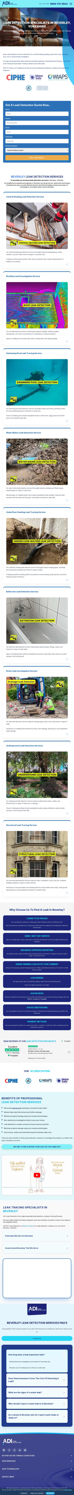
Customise (24, 1493)
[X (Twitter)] (9, 1450)
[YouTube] (25, 1450)
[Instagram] (14, 1450)
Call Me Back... (37, 158)
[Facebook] (4, 1450)
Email (8, 128)
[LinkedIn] (20, 1450)
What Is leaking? (12, 146)
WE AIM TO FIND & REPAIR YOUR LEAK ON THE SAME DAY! (37, 1147)
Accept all (50, 1493)
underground (16, 1108)
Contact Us (37, 1338)
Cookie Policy (68, 1490)
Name (8, 109)
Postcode (8, 137)
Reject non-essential (37, 1493)
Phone (8, 118)
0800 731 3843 (28, 1226)
